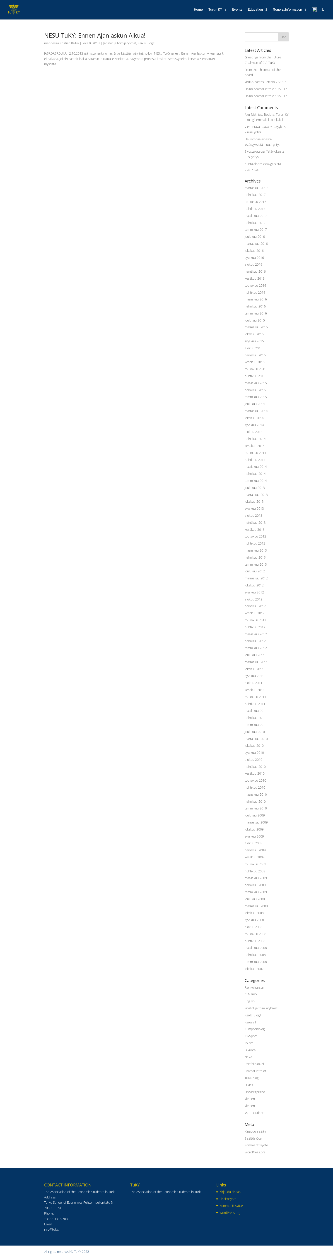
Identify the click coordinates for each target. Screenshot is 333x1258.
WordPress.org (255, 1152)
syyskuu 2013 (254, 508)
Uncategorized (255, 1092)
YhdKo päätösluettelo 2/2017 (265, 82)
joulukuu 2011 (255, 655)
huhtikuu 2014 (255, 460)
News (249, 1057)
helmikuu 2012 (255, 641)
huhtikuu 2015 (255, 376)
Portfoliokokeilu (255, 1064)
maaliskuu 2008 (256, 948)
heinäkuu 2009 (255, 850)
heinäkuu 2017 (255, 194)
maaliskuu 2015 (256, 383)
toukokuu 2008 (255, 934)
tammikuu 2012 (256, 648)
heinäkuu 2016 (255, 271)
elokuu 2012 (253, 599)
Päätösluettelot (255, 1071)
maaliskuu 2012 (256, 634)
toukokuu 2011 (255, 697)
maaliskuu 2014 (256, 466)
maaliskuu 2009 (256, 878)
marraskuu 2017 (256, 188)
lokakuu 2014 (254, 418)
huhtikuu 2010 (255, 787)
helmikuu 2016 (255, 306)
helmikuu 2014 (255, 473)
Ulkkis (249, 1085)
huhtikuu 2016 (255, 292)
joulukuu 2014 (255, 404)
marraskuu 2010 (256, 739)
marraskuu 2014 (256, 411)
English (250, 1001)
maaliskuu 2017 (256, 216)
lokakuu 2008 (254, 913)
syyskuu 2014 (254, 425)
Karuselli (250, 1022)
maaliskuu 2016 (256, 299)
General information (287, 9)
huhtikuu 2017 (255, 208)
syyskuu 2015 (254, 341)
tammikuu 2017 (256, 229)
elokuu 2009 (253, 843)
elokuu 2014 (253, 432)
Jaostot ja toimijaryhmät (119, 43)
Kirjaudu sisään (255, 1131)
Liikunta (250, 1050)
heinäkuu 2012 (255, 606)
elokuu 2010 (253, 759)
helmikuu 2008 (255, 955)
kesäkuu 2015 (255, 362)
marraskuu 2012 (256, 578)
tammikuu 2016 (256, 313)
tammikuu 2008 (256, 962)
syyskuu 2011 (254, 676)
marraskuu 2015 (256, 327)
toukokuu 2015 (255, 369)
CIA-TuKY (251, 994)
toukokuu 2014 (255, 453)
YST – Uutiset (254, 1113)
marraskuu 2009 (256, 822)
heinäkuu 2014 (255, 439)
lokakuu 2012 (254, 585)
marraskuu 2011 (256, 662)
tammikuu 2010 (256, 808)
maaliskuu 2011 (256, 710)
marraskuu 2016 (256, 243)
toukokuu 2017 (255, 201)
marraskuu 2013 (256, 494)
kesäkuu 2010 (255, 773)
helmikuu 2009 (255, 885)
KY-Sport (251, 1036)
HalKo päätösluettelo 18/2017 (266, 96)
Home (198, 9)
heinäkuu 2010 (255, 766)
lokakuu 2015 (254, 334)
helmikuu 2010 (255, 801)
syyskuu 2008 (254, 920)
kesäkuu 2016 (255, 278)
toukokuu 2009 (255, 864)
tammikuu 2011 (256, 725)
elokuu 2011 (253, 683)
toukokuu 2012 (255, 620)
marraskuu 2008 (256, 906)
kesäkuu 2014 (255, 446)
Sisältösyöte (253, 1138)
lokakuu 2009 (254, 829)
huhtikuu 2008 (255, 941)
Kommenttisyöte (256, 1145)
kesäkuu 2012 (255, 613)
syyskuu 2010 (254, 752)
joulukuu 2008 (255, 899)
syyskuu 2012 (254, 592)
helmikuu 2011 (255, 717)
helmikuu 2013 (255, 557)
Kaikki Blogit (146, 43)
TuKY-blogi (252, 1078)
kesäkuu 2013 (255, 529)
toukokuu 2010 (255, 780)
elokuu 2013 (253, 515)
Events (237, 9)
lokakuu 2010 (254, 745)
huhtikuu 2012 (255, 627)
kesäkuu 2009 (255, 857)
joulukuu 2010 (255, 732)
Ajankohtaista (254, 987)
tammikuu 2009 (256, 892)
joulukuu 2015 (255, 320)
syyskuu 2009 (254, 836)
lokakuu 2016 (254, 250)
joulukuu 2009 (255, 815)
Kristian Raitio (69, 43)
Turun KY (215, 9)
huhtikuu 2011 (255, 704)
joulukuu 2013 (255, 487)
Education (255, 9)
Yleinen (250, 1099)
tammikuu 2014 (256, 480)
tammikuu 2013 (256, 564)
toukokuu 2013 (255, 536)
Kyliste (249, 1043)
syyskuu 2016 (254, 257)
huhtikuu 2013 (255, 543)
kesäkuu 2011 (255, 690)
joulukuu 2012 (255, 571)
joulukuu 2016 (255, 236)
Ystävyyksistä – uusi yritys (262, 144)
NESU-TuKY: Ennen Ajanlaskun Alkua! (94, 35)
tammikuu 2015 (256, 397)
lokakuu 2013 (254, 501)
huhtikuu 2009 (255, 871)
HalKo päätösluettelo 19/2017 (266, 89)
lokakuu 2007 (254, 969)
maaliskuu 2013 (256, 550)
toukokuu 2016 (255, 285)
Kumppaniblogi (255, 1029)
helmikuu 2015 (255, 390)
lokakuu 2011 (254, 669)
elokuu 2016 (253, 264)
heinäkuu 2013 (255, 522)
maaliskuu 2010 (256, 794)
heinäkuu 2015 (255, 355)
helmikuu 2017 (255, 223)
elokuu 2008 (253, 927)
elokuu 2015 (253, 348)
